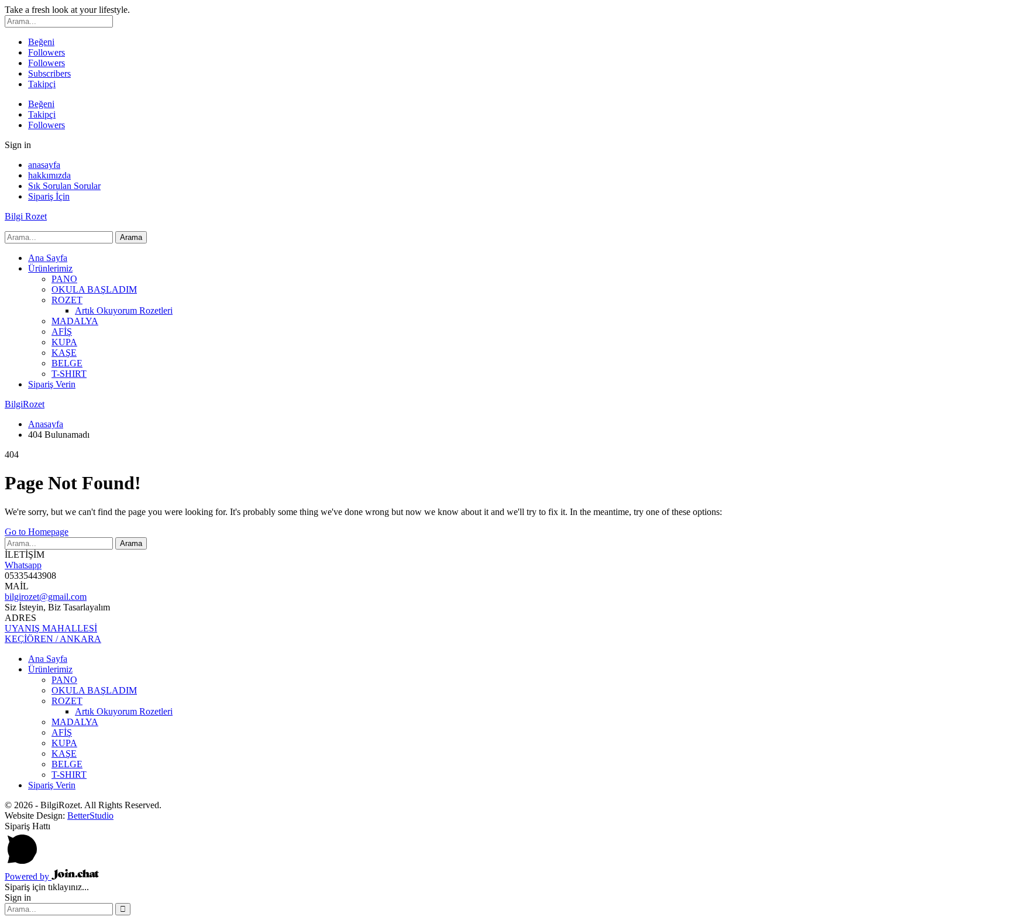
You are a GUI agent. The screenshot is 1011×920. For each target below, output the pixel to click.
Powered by (28, 876)
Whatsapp (23, 565)
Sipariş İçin (49, 196)
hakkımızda (49, 175)
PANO (64, 279)
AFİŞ (61, 332)
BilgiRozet (24, 404)
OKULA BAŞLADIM (94, 289)
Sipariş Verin (51, 384)
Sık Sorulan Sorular (64, 186)
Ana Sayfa (47, 258)
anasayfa (44, 165)
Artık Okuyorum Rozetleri (124, 310)
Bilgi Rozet (26, 216)
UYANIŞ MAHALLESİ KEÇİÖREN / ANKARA (53, 633)
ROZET (66, 300)
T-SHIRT (69, 374)
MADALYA (74, 321)
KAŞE (64, 353)
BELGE (66, 363)
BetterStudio (90, 816)
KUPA (64, 342)
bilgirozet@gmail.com (46, 597)
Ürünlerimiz (50, 268)
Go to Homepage (36, 532)
